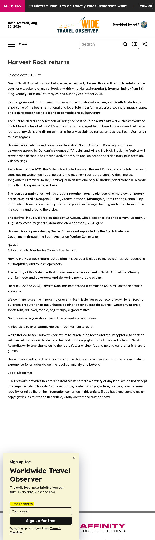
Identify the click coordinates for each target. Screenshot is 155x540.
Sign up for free (40, 520)
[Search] (125, 44)
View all (146, 6)
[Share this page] (144, 44)
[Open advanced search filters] (134, 44)
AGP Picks (12, 6)
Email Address (22, 504)
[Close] (74, 458)
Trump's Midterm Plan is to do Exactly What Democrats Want (73, 6)
